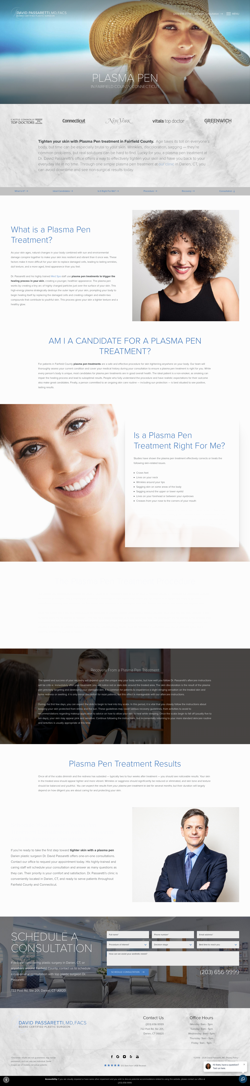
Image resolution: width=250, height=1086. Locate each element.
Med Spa (56, 276)
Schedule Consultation (125, 972)
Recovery (187, 191)
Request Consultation (207, 13)
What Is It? (20, 191)
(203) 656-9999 (182, 13)
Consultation (226, 191)
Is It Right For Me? (107, 191)
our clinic (166, 164)
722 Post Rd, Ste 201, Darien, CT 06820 (152, 1031)
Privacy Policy (232, 1058)
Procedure (149, 191)
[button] (6, 1079)
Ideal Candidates (61, 191)
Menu (235, 13)
